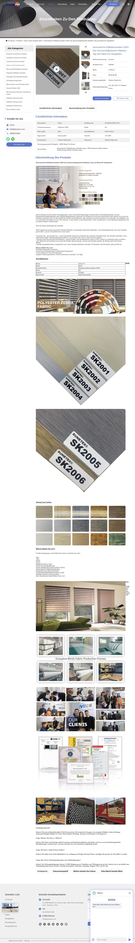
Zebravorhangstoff (60, 871)
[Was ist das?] (8, 139)
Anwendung (9, 911)
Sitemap (27, 941)
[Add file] (93, 939)
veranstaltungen (83, 4)
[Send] (129, 939)
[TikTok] (61, 925)
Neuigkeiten (9, 919)
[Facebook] (48, 925)
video (72, 4)
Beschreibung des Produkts (82, 108)
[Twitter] (44, 925)
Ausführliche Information (50, 108)
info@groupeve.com (17, 129)
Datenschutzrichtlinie (16, 941)
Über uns (40, 4)
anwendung (62, 4)
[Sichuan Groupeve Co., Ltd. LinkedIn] (57, 925)
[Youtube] (53, 925)
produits (51, 4)
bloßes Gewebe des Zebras (84, 871)
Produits (19, 41)
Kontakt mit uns (11, 926)
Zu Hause (29, 4)
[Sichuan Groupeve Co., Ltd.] (13, 4)
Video (7, 915)
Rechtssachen (10, 922)
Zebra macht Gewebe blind (33, 41)
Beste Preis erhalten (102, 98)
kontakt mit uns (97, 4)
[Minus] (129, 893)
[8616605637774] (66, 925)
